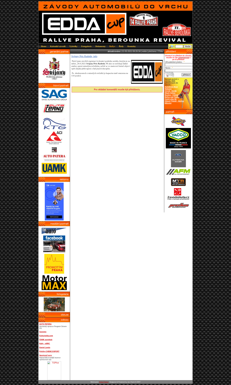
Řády (121, 46)
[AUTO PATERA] (54, 160)
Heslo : (169, 68)
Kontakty (131, 46)
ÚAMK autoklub (45, 340)
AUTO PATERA (45, 324)
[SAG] (54, 99)
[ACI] (54, 143)
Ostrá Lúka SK (171, 99)
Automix (42, 332)
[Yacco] (178, 148)
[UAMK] (54, 173)
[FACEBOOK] (54, 251)
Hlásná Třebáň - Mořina (174, 101)
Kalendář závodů (58, 46)
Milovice (168, 103)
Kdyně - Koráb (171, 91)
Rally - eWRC (44, 343)
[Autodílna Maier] (178, 166)
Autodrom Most (171, 87)
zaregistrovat (183, 57)
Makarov (168, 89)
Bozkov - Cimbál (171, 95)
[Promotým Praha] (54, 273)
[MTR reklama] (178, 186)
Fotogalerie (86, 46)
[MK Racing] (178, 199)
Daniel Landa (44, 347)
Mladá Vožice (170, 93)
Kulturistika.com (46, 336)
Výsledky (73, 46)
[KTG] (54, 129)
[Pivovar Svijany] (54, 81)
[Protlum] (178, 208)
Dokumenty (100, 46)
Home (43, 46)
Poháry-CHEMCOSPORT (49, 351)
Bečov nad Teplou (172, 97)
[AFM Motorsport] (178, 174)
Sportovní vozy (45, 355)
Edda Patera (103, 382)
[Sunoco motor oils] (178, 126)
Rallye (112, 46)
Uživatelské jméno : (174, 62)
